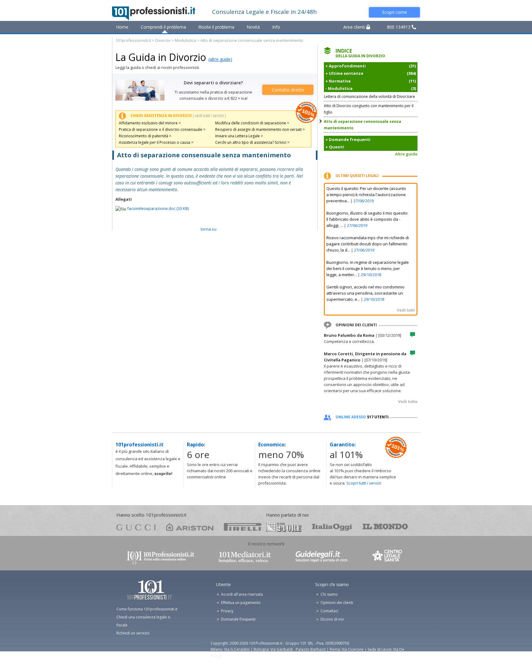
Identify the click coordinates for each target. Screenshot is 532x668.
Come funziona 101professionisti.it (146, 609)
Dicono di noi (332, 619)
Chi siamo (329, 594)
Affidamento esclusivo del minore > (150, 123)
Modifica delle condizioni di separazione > (252, 123)
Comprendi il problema (163, 27)
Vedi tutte (407, 401)
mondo (385, 527)
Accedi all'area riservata (242, 594)
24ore (283, 527)
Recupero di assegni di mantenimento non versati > (260, 129)
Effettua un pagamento (241, 602)
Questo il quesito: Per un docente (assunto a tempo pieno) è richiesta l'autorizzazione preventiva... (366, 194)
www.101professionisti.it (160, 557)
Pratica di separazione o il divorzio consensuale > (162, 129)
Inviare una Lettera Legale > (239, 136)
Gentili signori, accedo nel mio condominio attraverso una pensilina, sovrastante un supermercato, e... (365, 293)
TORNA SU (208, 229)
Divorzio (163, 40)
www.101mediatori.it (245, 557)
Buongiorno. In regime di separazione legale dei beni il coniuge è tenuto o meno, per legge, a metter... (367, 268)
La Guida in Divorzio (160, 57)
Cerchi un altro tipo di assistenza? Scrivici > (252, 142)
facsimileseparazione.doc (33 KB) (158, 208)
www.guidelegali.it (322, 557)
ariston (189, 527)
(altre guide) (220, 59)
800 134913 (399, 27)
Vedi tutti (406, 310)
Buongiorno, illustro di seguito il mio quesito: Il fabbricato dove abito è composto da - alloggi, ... (367, 219)
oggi (332, 527)
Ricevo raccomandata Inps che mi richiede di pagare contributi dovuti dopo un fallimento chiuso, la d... (367, 244)
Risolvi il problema (216, 27)
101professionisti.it (133, 40)
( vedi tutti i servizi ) (209, 115)
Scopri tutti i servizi (363, 483)
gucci (136, 527)
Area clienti (354, 27)
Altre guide (406, 154)
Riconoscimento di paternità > (145, 136)
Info (276, 27)
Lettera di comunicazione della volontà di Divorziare (369, 96)
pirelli (243, 527)
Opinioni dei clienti (336, 602)
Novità (253, 27)
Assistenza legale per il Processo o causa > (156, 142)
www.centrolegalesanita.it (388, 557)
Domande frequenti (238, 619)
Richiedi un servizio (133, 633)
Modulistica (185, 40)
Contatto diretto (288, 90)
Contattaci (329, 611)
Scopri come (394, 12)
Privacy (227, 611)
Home (122, 27)
